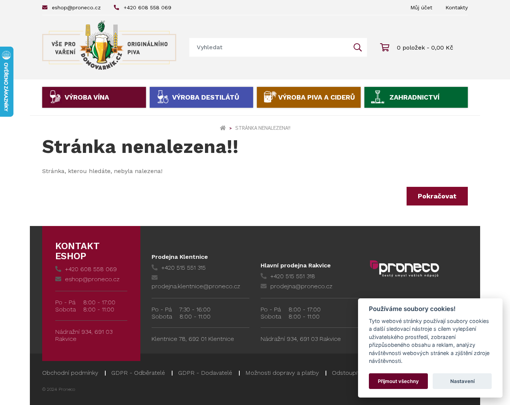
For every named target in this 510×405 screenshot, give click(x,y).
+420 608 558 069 (147, 7)
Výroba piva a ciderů (316, 97)
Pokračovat (437, 196)
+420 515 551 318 (292, 276)
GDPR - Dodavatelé (205, 372)
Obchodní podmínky (70, 372)
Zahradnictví (414, 97)
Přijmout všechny (398, 381)
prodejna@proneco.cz (301, 286)
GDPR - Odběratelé (138, 372)
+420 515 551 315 (183, 267)
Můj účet (421, 7)
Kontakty (456, 7)
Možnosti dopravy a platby (282, 372)
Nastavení (462, 381)
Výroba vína (87, 97)
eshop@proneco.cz (76, 7)
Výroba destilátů (205, 97)
